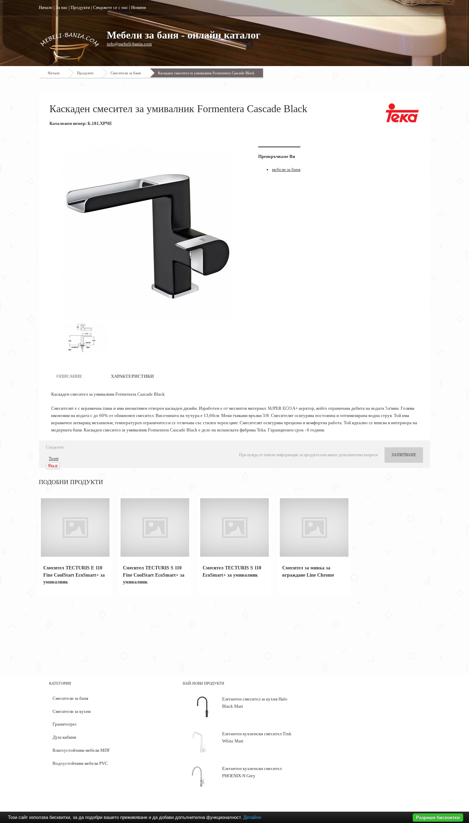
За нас (62, 7)
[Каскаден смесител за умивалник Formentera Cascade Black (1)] (86, 337)
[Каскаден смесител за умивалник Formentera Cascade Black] (148, 233)
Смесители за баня (126, 73)
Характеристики (132, 376)
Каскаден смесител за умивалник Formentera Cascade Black (206, 73)
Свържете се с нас (110, 7)
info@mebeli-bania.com (129, 43)
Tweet (53, 458)
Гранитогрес (65, 724)
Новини (138, 7)
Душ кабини (64, 737)
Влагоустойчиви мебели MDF (81, 750)
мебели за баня (286, 169)
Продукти (80, 7)
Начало (46, 7)
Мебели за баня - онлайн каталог (184, 35)
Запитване (403, 454)
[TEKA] (402, 113)
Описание (69, 376)
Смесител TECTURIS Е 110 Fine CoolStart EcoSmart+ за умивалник (74, 575)
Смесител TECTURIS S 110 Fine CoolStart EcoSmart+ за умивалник (153, 575)
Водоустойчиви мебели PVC (80, 763)
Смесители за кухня (72, 711)
